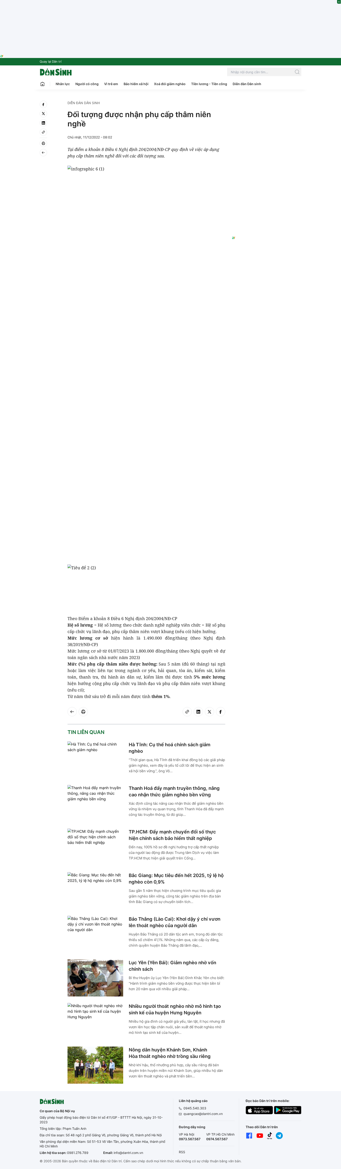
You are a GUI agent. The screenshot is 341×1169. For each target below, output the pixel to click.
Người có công (87, 84)
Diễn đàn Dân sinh (247, 84)
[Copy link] (43, 132)
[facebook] (43, 104)
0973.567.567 (189, 1139)
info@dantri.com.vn (128, 1153)
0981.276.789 (77, 1153)
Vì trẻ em (111, 84)
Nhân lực (63, 84)
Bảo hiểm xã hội (136, 84)
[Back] (43, 152)
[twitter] (43, 113)
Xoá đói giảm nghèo (170, 84)
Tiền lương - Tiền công (209, 84)
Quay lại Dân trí (50, 61)
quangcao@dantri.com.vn (203, 1114)
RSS (182, 1152)
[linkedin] (43, 123)
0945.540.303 (194, 1108)
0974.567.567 (217, 1139)
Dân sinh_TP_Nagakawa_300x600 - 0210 (267, 106)
